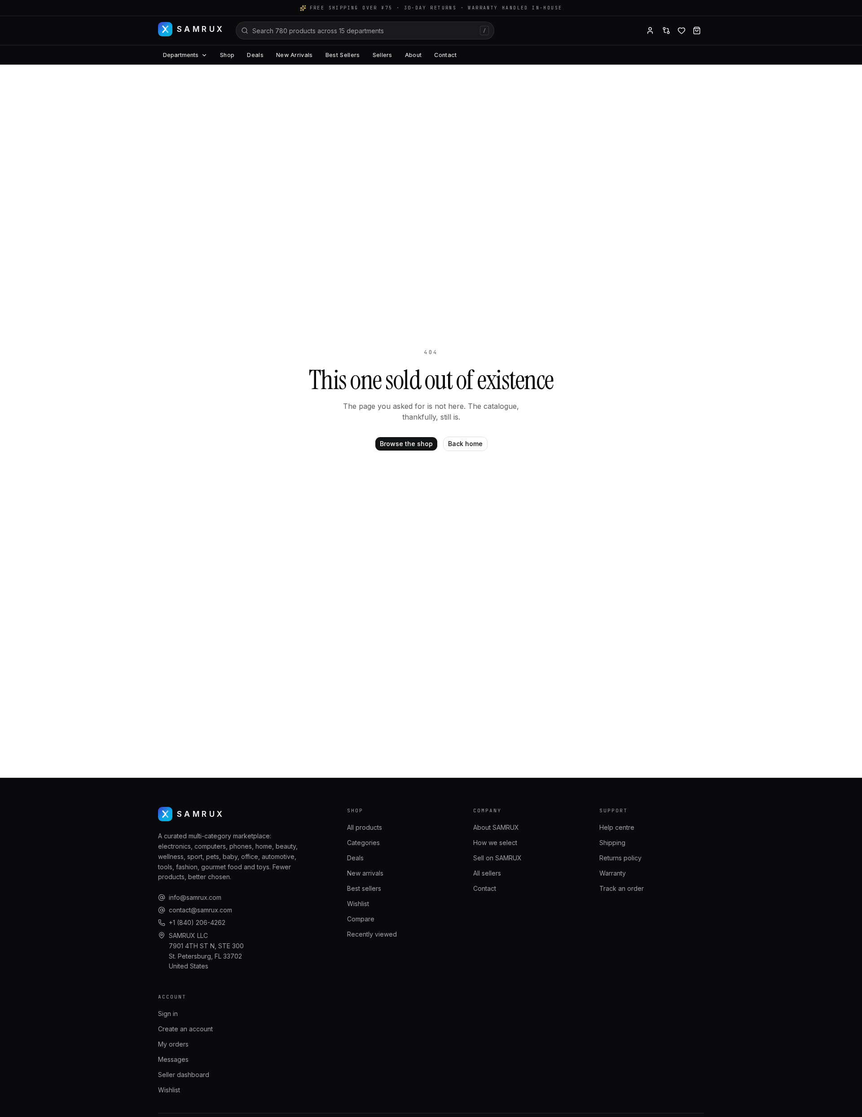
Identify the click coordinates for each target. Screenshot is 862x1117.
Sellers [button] (382, 55)
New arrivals (365, 873)
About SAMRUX (496, 827)
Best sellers (364, 888)
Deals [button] (255, 55)
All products (364, 827)
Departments (180, 55)
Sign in (168, 1013)
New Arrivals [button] (294, 55)
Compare (360, 919)
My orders (173, 1044)
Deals (355, 858)
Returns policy (620, 858)
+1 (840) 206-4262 (197, 922)
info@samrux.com (195, 897)
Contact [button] (445, 55)
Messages (173, 1059)
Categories (363, 842)
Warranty (612, 873)
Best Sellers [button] (342, 55)
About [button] (413, 55)
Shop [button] (227, 55)
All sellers (487, 873)
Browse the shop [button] (406, 443)
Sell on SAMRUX (497, 858)
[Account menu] (650, 30)
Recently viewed (372, 934)
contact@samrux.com (200, 910)
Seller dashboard (183, 1074)
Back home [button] (465, 443)
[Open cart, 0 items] (697, 30)
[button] (666, 30)
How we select (495, 842)
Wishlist (358, 903)
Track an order (621, 888)
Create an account (185, 1029)
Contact (484, 888)
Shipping (612, 842)
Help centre (616, 827)
